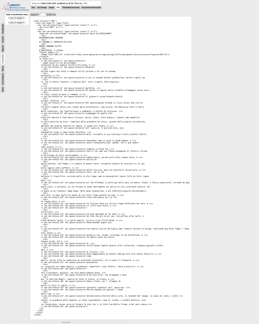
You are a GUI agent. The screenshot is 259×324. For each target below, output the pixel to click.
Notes (3, 68)
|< (36, 15)
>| (54, 15)
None (3, 89)
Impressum (66, 322)
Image (51, 7)
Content (3, 39)
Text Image (42, 7)
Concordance (3, 79)
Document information (91, 7)
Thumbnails (3, 29)
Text (33, 7)
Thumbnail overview (70, 7)
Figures (3, 48)
